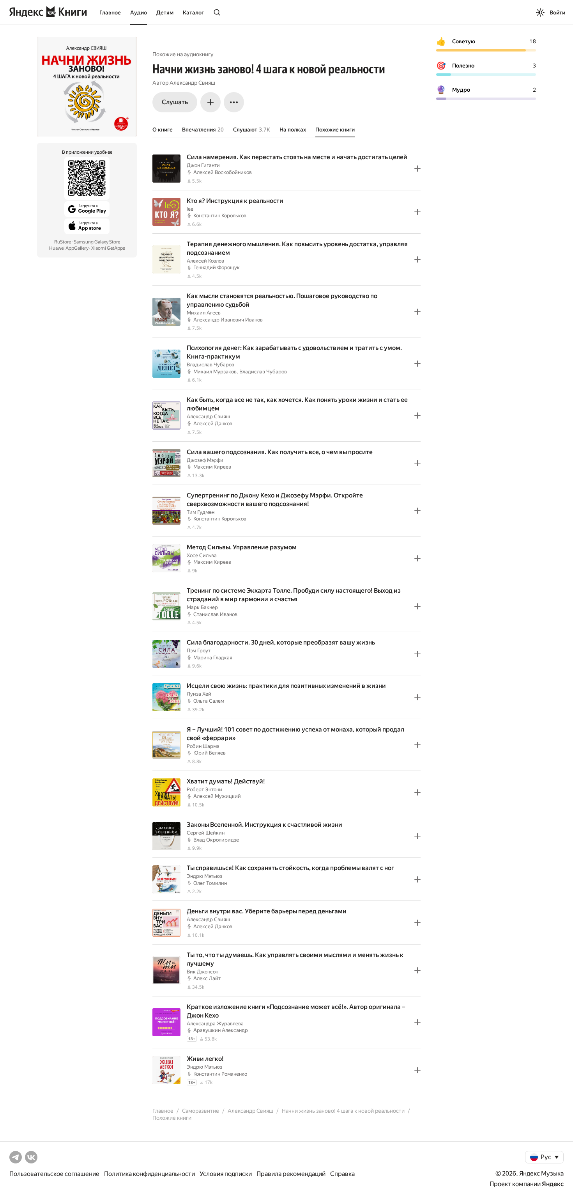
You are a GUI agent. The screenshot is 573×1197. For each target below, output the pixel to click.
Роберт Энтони (204, 789)
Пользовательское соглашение (54, 1173)
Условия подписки (226, 1173)
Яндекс (553, 1184)
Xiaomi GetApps (108, 248)
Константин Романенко (220, 1074)
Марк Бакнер (202, 607)
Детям (164, 12)
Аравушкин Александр (220, 1030)
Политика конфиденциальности (149, 1173)
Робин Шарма (203, 746)
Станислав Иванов (215, 614)
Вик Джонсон (202, 972)
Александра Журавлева (215, 1024)
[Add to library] (417, 168)
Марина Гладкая (212, 658)
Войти (557, 12)
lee (190, 209)
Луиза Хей (199, 694)
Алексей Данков (212, 423)
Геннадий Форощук (216, 267)
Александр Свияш (192, 83)
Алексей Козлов (205, 261)
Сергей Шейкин (206, 833)
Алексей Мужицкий (217, 796)
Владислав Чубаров (210, 365)
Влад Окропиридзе (216, 840)
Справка (342, 1173)
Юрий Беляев (209, 753)
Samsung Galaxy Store (97, 242)
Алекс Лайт (207, 978)
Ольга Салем (208, 701)
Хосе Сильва (202, 555)
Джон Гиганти (203, 165)
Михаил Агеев (204, 313)
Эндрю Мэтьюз (204, 876)
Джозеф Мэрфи (205, 460)
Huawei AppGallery (68, 248)
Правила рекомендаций (290, 1173)
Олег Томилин (210, 883)
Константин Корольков (219, 215)
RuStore (62, 242)
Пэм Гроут (198, 651)
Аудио (138, 12)
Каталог (193, 12)
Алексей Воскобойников (222, 172)
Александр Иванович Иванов (228, 320)
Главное (110, 12)
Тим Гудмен (200, 512)
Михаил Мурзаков (215, 372)
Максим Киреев (212, 467)
